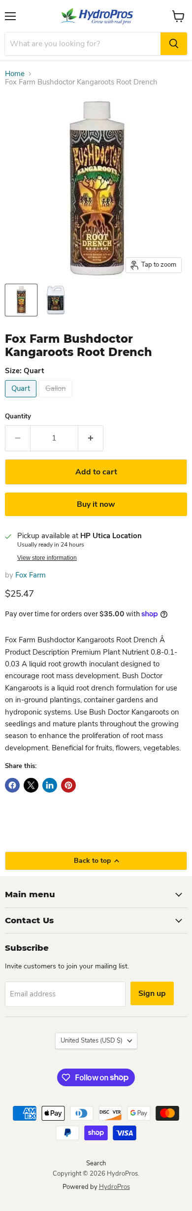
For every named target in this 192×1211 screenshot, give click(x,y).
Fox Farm (30, 575)
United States (92, 1040)
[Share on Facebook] (12, 785)
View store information (47, 557)
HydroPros (114, 1187)
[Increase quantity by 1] (90, 438)
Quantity (18, 416)
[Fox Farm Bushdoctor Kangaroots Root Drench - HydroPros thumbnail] (21, 300)
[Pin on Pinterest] (68, 785)
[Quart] (22, 400)
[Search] (173, 43)
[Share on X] (31, 785)
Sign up (152, 993)
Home (15, 74)
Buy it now (96, 504)
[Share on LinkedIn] (49, 785)
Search (96, 1163)
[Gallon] (57, 400)
